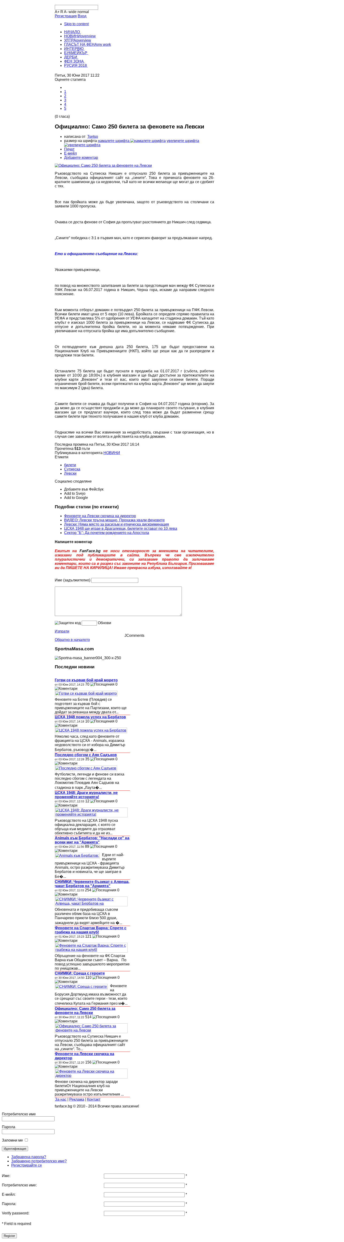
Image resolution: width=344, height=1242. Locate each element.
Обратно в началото (72, 640)
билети (70, 465)
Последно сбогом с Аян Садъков (86, 755)
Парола (8, 1127)
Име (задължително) (72, 580)
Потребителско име (19, 1114)
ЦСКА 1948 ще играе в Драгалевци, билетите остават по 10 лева (120, 528)
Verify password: (15, 1213)
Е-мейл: (8, 1194)
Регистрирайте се (26, 1165)
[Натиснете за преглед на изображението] (103, 165)
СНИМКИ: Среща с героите (80, 973)
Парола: (9, 1204)
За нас (60, 1099)
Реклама (76, 1099)
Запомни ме (12, 1140)
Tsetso (92, 137)
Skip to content (76, 24)
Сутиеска (72, 469)
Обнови (104, 623)
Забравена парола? (28, 1157)
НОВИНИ (111, 453)
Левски (70, 473)
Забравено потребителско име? (39, 1161)
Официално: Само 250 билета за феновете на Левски (85, 1011)
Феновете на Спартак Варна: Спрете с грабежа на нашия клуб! (90, 930)
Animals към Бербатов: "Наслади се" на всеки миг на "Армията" (92, 840)
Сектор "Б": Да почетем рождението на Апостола (106, 533)
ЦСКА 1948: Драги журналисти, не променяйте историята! (86, 795)
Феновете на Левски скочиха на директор (100, 516)
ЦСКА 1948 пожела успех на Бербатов (90, 717)
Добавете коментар (81, 158)
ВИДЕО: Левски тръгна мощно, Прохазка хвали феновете (114, 520)
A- (66, 12)
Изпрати (62, 631)
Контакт (93, 1099)
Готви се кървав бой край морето (86, 680)
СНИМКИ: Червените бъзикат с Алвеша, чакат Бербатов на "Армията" (92, 884)
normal (83, 12)
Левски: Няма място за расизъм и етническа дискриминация (116, 524)
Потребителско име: (19, 1185)
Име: (6, 1176)
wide (73, 12)
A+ (57, 12)
